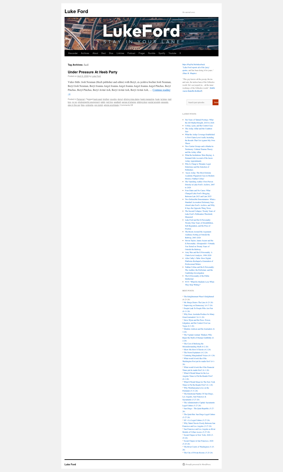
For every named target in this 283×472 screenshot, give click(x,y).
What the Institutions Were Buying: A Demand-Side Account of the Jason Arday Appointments (199, 158)
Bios (111, 53)
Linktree (120, 53)
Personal (81, 99)
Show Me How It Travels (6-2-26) (197, 349)
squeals (164, 102)
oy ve (74, 102)
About (95, 53)
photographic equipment (89, 102)
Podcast (131, 53)
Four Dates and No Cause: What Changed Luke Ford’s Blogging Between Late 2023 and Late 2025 (198, 193)
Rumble (151, 53)
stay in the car (74, 105)
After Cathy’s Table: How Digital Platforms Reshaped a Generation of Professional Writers (199, 261)
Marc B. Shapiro (189, 73)
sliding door (142, 102)
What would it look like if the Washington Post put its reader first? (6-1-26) (198, 361)
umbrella (89, 105)
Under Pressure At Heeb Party (92, 71)
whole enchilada (111, 105)
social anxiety (154, 102)
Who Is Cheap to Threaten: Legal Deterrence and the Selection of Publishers (198, 167)
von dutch (98, 105)
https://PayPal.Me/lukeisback (193, 64)
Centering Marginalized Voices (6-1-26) (199, 355)
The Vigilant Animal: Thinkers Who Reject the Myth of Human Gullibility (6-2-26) (198, 337)
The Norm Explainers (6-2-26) (196, 352)
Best (103, 53)
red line (109, 102)
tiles (83, 105)
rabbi (103, 102)
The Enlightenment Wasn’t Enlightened (199, 296)
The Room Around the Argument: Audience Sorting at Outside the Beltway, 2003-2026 (198, 234)
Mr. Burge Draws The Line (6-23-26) (198, 302)
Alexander (73, 53)
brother (106, 99)
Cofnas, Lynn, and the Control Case (199, 125)
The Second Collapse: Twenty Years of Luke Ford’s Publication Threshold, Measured (200, 214)
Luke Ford (76, 11)
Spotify (162, 53)
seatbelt (117, 102)
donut (120, 99)
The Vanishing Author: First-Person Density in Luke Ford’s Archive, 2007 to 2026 (200, 184)
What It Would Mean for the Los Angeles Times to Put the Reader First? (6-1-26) (197, 376)
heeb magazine (147, 99)
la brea (163, 99)
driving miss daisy (131, 99)
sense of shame (129, 102)
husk (157, 99)
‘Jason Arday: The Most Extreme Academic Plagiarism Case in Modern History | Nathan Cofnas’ (199, 175)
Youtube (172, 53)
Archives (85, 53)
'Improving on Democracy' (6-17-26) (198, 305)
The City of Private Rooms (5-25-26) (198, 452)
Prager (142, 53)
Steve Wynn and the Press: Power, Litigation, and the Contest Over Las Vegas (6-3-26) (196, 323)
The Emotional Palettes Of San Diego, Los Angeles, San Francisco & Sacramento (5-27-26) (197, 396)
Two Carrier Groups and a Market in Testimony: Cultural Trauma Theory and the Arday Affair (199, 149)
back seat (97, 99)
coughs (113, 99)
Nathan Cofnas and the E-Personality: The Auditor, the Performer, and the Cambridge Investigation (199, 270)
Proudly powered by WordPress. (198, 464)
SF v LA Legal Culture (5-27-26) (197, 420)
